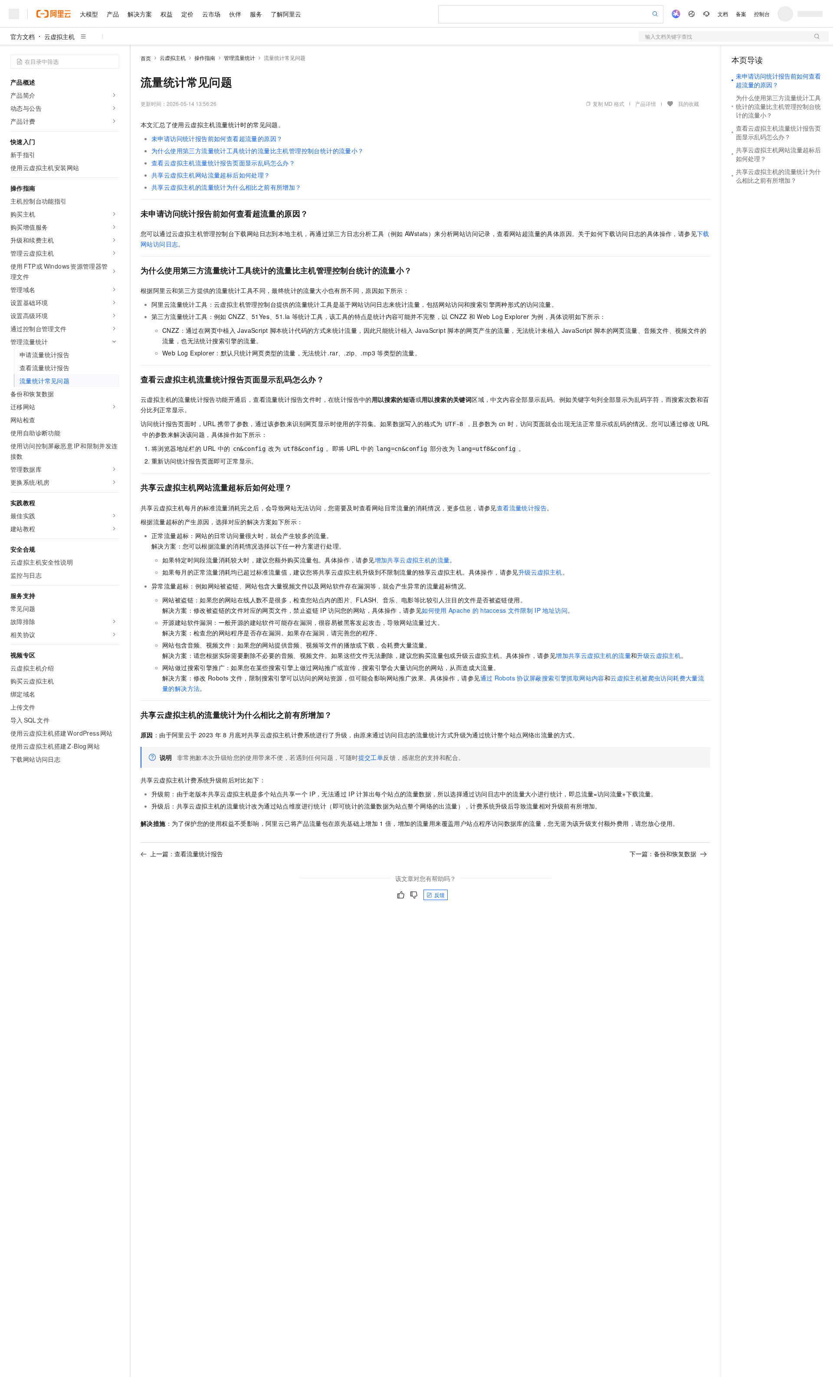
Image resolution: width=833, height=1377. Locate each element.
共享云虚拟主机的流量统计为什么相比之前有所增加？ (226, 187)
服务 (256, 14)
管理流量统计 (239, 57)
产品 (113, 14)
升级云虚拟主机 (540, 572)
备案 (741, 13)
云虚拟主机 (59, 36)
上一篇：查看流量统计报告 (186, 853)
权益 (167, 14)
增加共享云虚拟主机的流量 (412, 559)
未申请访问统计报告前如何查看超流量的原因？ (216, 138)
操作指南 (204, 57)
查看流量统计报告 (522, 507)
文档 (723, 13)
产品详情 (645, 103)
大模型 (89, 14)
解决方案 (140, 14)
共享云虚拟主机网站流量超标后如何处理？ (210, 175)
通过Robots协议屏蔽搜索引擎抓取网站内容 (542, 678)
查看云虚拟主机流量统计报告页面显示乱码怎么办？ (223, 162)
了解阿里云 (286, 14)
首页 (146, 58)
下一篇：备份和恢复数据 (663, 853)
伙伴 (235, 14)
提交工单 (371, 757)
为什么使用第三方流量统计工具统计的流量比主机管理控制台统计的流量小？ (257, 150)
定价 (187, 14)
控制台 (762, 13)
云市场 (211, 14)
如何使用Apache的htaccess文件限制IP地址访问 (494, 610)
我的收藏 (688, 103)
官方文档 (22, 36)
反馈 (439, 894)
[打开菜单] (14, 14)
